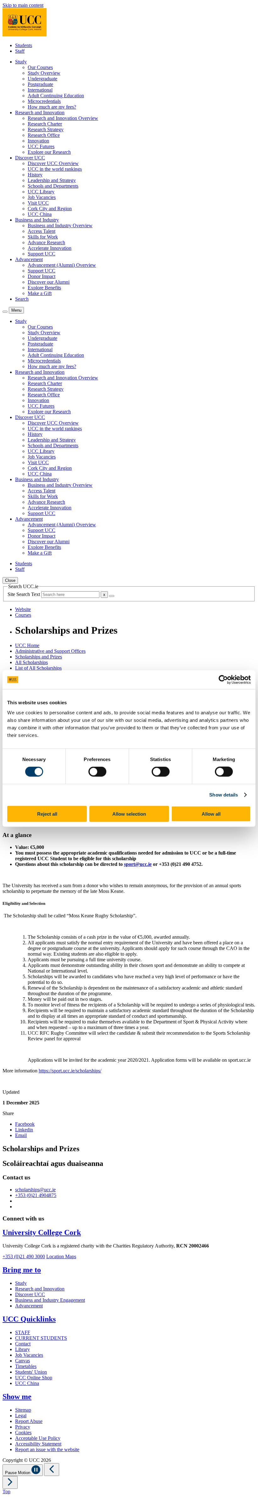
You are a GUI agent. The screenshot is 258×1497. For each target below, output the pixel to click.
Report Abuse (28, 1421)
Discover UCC (30, 1294)
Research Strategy (46, 129)
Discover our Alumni (49, 282)
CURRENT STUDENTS (41, 1338)
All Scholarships (31, 662)
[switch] (97, 772)
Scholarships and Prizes (38, 656)
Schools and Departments (53, 186)
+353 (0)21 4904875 (35, 1195)
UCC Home (27, 645)
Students (23, 45)
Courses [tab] (23, 615)
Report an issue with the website (47, 1449)
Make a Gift (40, 293)
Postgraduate (40, 84)
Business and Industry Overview (60, 225)
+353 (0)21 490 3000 (24, 1256)
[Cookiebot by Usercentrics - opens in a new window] (223, 679)
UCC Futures (41, 146)
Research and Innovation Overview (63, 118)
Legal (20, 1415)
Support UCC (41, 253)
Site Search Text (24, 594)
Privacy (22, 1427)
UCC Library (41, 191)
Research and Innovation (39, 1288)
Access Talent (41, 231)
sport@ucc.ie (138, 864)
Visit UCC (38, 203)
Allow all (211, 813)
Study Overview (44, 73)
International (40, 90)
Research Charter (45, 123)
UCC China (40, 214)
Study (21, 1283)
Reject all (47, 813)
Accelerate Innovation (49, 248)
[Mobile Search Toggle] (5, 312)
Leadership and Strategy (52, 180)
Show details (223, 794)
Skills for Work (43, 236)
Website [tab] (23, 609)
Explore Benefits (44, 287)
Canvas (22, 1360)
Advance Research (46, 242)
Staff (20, 51)
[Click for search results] (111, 596)
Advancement (29, 1305)
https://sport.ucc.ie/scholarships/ (70, 1070)
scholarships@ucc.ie (35, 1189)
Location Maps (61, 1256)
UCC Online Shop (33, 1377)
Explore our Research (49, 152)
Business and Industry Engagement (50, 1300)
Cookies (23, 1432)
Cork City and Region (50, 208)
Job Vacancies (42, 197)
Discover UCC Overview (53, 163)
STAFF (22, 1332)
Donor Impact (41, 276)
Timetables (25, 1366)
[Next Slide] (10, 1482)
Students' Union (31, 1372)
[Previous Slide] (51, 1469)
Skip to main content (23, 5)
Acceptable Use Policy (37, 1438)
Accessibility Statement (38, 1443)
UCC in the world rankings (55, 169)
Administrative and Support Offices (50, 651)
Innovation (38, 140)
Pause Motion (18, 1472)
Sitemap (23, 1410)
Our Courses (40, 67)
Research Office (44, 135)
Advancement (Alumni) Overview (62, 265)
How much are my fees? (52, 107)
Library (22, 1349)
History (35, 174)
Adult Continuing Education (56, 95)
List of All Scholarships (38, 668)
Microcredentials (44, 101)
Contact (23, 1343)
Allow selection (129, 813)
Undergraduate (42, 78)
